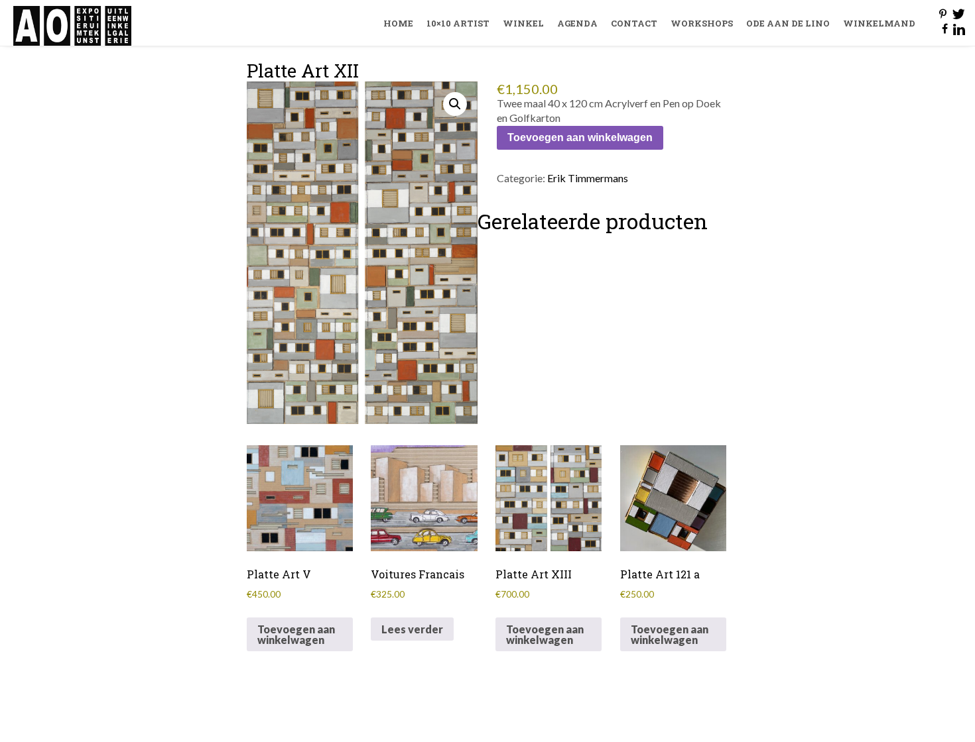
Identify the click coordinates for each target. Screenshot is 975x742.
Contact (634, 23)
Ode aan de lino (788, 23)
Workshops (702, 23)
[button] (455, 104)
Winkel (523, 23)
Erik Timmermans (587, 178)
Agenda (577, 23)
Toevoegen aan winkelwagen (580, 137)
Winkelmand (879, 23)
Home (398, 23)
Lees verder (412, 629)
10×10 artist (457, 23)
